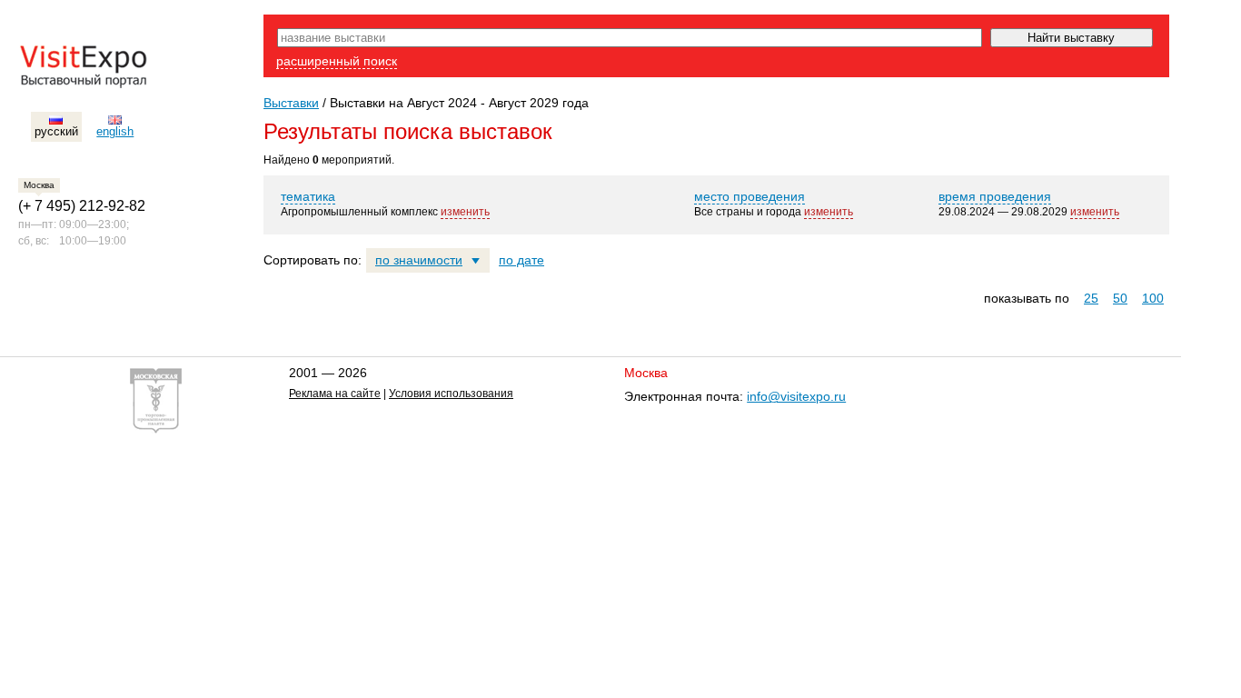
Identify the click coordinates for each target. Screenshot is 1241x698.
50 (1120, 298)
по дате (521, 260)
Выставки (291, 102)
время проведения (994, 196)
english (115, 131)
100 (1153, 298)
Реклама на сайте (335, 393)
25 (1091, 298)
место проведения (749, 196)
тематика (308, 196)
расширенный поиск (336, 61)
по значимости (418, 260)
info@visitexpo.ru (796, 396)
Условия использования (451, 393)
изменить (465, 211)
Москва (39, 185)
